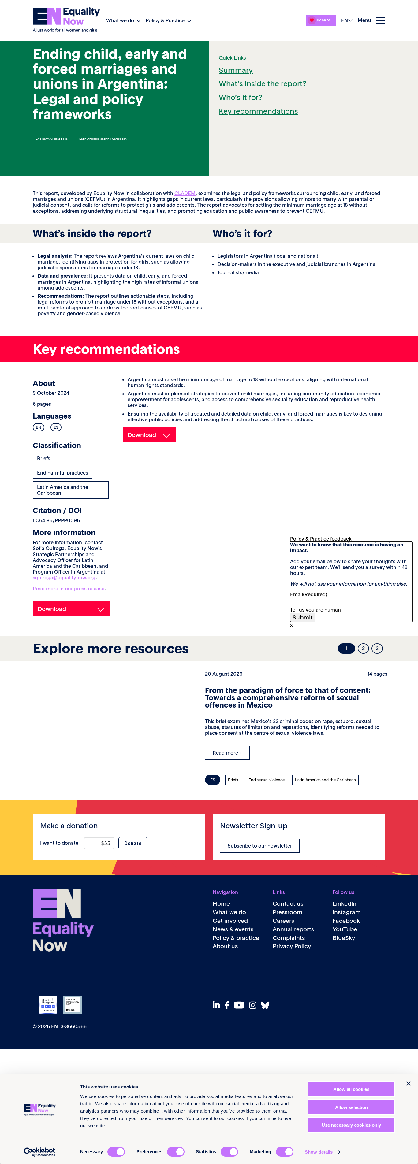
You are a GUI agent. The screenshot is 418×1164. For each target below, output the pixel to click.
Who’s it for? (240, 97)
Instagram (347, 912)
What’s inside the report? (262, 83)
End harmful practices (52, 139)
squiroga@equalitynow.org (64, 578)
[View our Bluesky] (267, 1005)
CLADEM (185, 193)
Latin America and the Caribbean (103, 139)
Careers (283, 920)
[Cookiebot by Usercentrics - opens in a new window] (39, 1152)
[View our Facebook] (229, 1005)
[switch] (176, 1152)
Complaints (289, 937)
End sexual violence (266, 779)
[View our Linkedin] (218, 1005)
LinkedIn (344, 903)
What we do (120, 20)
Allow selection (351, 1107)
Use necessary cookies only (351, 1125)
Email (308, 594)
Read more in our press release (68, 589)
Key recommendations (258, 111)
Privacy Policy (292, 946)
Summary (236, 70)
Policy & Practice (165, 20)
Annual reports (293, 929)
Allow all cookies (351, 1089)
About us (225, 946)
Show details (319, 1152)
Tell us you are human (315, 610)
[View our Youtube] (241, 1005)
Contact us (288, 903)
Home (221, 903)
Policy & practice (236, 937)
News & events (233, 929)
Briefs (43, 458)
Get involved (230, 920)
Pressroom (287, 912)
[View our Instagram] (254, 1005)
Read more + (227, 753)
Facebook (346, 920)
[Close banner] (408, 1083)
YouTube (345, 929)
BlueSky (344, 937)
